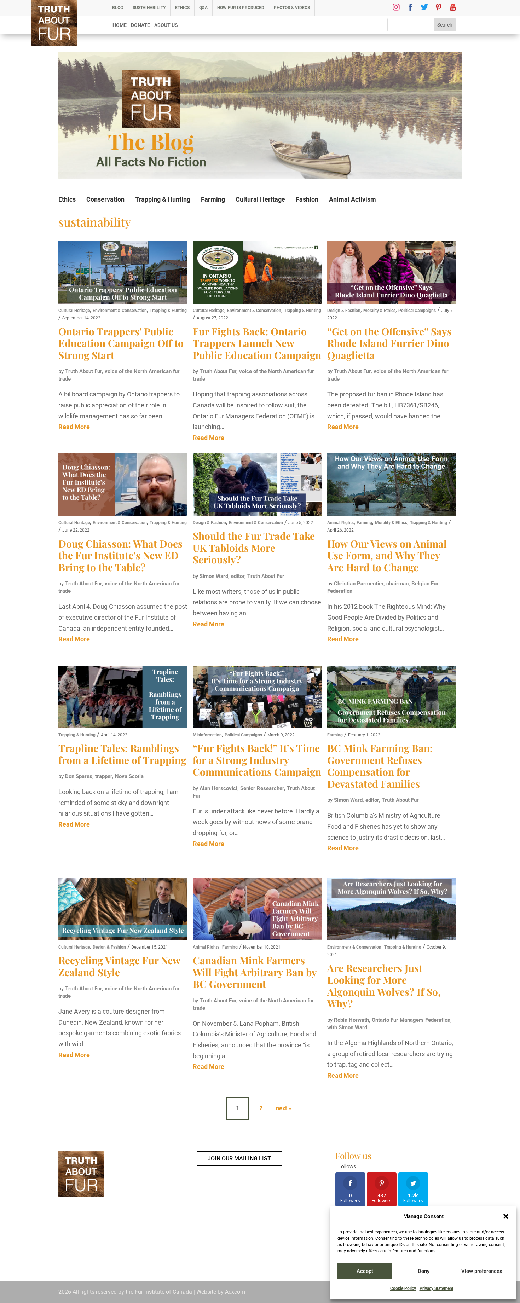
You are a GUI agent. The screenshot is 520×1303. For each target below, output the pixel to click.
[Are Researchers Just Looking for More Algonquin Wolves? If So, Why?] (391, 910)
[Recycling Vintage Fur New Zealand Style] (122, 910)
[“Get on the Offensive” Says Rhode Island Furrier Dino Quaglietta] (391, 273)
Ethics (182, 7)
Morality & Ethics (379, 310)
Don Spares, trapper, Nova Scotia (104, 776)
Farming (213, 199)
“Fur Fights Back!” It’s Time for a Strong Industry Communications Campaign (257, 759)
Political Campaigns (417, 310)
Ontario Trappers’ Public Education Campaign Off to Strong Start (121, 343)
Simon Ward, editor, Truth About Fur (242, 576)
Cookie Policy (403, 1288)
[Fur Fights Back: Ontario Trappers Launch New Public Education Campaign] (257, 273)
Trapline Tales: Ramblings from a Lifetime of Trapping (122, 753)
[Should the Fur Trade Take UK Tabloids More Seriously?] (257, 486)
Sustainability (149, 7)
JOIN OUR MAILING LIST (239, 1158)
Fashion (307, 199)
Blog (117, 7)
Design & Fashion (343, 310)
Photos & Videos (292, 7)
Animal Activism (352, 199)
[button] (505, 1216)
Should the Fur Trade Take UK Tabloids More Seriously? (254, 547)
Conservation (105, 199)
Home (119, 25)
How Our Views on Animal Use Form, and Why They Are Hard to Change (387, 555)
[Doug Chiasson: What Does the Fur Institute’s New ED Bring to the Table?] (122, 486)
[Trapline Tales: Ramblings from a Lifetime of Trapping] (122, 698)
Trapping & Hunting (162, 199)
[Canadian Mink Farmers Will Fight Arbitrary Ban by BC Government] (257, 910)
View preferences (481, 1271)
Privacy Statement (436, 1288)
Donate (140, 25)
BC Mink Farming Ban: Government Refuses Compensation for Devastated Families (380, 765)
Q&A (203, 7)
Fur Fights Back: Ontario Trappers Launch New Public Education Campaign (257, 343)
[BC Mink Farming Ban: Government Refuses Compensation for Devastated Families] (391, 698)
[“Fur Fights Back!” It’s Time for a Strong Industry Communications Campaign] (257, 698)
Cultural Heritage (260, 199)
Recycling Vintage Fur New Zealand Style (119, 966)
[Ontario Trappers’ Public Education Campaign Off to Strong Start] (122, 273)
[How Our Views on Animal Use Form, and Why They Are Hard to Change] (391, 486)
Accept (365, 1271)
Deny (423, 1271)
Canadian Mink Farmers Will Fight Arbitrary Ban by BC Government (255, 972)
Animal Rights (340, 522)
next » (283, 1108)
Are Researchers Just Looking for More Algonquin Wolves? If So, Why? (384, 985)
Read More (74, 426)
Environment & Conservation (120, 310)
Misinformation (207, 734)
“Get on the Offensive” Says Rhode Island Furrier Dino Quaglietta (389, 343)
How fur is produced (240, 7)
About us (166, 25)
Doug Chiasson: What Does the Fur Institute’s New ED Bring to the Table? (120, 555)
